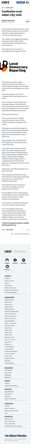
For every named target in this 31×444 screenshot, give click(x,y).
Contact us (7, 278)
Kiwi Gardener (8, 370)
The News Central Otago (11, 351)
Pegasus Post (8, 328)
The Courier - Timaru (10, 340)
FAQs (6, 413)
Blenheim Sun (8, 302)
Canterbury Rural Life (10, 318)
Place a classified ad (10, 424)
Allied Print (7, 396)
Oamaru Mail (8, 342)
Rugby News (8, 377)
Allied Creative (8, 394)
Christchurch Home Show (11, 386)
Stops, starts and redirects (11, 411)
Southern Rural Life (10, 358)
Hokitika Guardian (9, 309)
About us (7, 283)
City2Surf (7, 383)
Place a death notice (10, 421)
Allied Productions (9, 392)
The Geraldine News (10, 321)
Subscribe (20, 2)
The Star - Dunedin (9, 354)
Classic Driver (8, 373)
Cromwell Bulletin (9, 347)
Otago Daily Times (9, 300)
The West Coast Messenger (11, 311)
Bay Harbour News (9, 326)
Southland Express (9, 363)
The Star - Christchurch (11, 323)
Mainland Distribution (10, 399)
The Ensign (7, 361)
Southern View (8, 333)
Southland (9, 8)
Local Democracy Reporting (21, 234)
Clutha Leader (8, 356)
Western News (8, 330)
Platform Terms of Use (10, 288)
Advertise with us (9, 419)
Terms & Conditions (10, 408)
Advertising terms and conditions (13, 426)
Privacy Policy (8, 285)
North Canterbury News (11, 316)
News (3, 8)
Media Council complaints (11, 290)
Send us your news (9, 281)
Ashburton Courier (9, 337)
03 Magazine (8, 375)
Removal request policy (11, 292)
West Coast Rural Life (10, 314)
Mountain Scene (9, 349)
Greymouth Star (9, 307)
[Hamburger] (27, 2)
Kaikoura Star (8, 304)
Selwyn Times (8, 335)
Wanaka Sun (8, 344)
